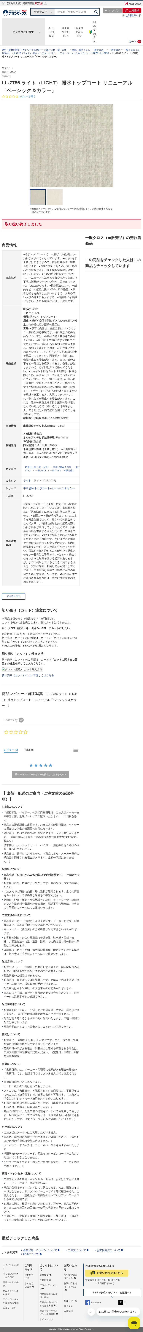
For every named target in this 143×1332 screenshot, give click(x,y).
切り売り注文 (13, 596)
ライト (27, 480)
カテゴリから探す (23, 31)
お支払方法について (108, 1250)
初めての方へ (94, 32)
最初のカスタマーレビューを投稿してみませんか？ (40, 774)
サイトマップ (46, 1319)
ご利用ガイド (133, 15)
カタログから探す (79, 32)
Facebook (96, 1302)
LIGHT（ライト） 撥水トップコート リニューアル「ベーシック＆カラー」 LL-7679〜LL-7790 (61, 53)
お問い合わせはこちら (110, 1272)
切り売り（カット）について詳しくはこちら (28, 675)
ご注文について (77, 1250)
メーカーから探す (51, 32)
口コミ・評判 (9, 1308)
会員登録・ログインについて (40, 1250)
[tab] (12, 750)
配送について (31, 1254)
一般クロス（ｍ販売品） (62, 470)
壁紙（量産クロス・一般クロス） (89, 50)
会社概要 (44, 1275)
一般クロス (114, 50)
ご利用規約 (45, 1280)
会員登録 (68, 1311)
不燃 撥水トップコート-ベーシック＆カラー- (49, 488)
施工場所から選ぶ (65, 32)
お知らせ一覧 (70, 1301)
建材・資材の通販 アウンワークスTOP (21, 50)
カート (135, 41)
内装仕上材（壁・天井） (56, 50)
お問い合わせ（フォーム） (70, 1285)
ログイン (68, 1306)
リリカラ (6, 68)
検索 (96, 12)
